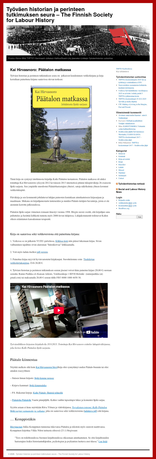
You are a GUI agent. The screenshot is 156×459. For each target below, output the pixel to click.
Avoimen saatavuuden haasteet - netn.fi (133, 115)
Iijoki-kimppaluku (37, 385)
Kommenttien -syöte (127, 205)
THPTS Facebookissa (124, 68)
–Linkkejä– (84, 58)
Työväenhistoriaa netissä (131, 183)
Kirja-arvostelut (124, 159)
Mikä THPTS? (28, 58)
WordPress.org (124, 208)
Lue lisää (103, 441)
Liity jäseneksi (74, 58)
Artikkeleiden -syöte (127, 203)
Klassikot (122, 164)
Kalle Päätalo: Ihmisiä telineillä (48, 392)
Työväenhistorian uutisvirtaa (101, 58)
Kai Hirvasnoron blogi (46, 367)
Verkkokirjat (123, 118)
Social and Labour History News (130, 190)
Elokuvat (122, 153)
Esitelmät (122, 156)
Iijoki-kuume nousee (44, 378)
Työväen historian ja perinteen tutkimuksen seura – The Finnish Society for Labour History (59, 14)
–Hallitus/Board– (60, 58)
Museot (121, 170)
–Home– (18, 58)
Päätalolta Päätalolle (21, 399)
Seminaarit (122, 175)
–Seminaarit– (40, 58)
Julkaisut (49, 58)
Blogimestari (16, 426)
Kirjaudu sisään (124, 200)
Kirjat (121, 162)
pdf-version (42, 251)
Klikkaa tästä (61, 241)
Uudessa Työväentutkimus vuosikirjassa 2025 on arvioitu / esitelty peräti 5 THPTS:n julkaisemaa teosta (133, 93)
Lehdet (121, 167)
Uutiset (121, 178)
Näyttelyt (122, 172)
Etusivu (11, 58)
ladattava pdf (90, 410)
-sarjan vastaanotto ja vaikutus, (30, 410)
